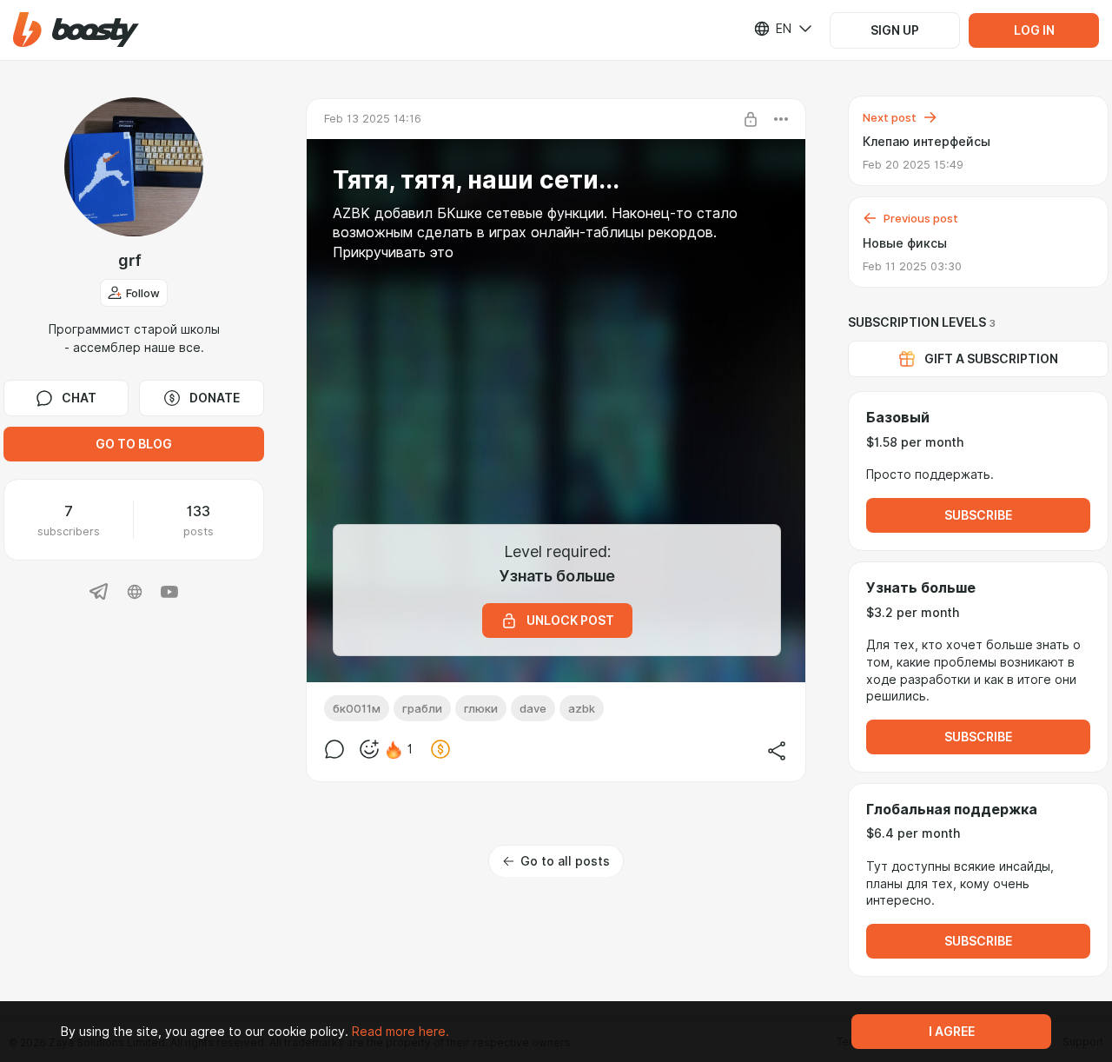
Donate (214, 398)
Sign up (894, 30)
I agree (952, 1032)
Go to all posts (565, 861)
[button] (76, 30)
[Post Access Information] (750, 119)
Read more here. (400, 1032)
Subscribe (978, 515)
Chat (79, 398)
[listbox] (772, 28)
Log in (1034, 30)
